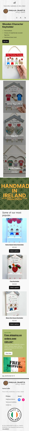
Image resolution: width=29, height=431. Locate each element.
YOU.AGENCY (5, 429)
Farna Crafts (6, 388)
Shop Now (14, 107)
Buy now (5, 41)
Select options (14, 251)
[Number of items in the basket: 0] (25, 17)
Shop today (8, 353)
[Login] (20, 17)
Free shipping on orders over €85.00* (13, 338)
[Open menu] (17, 18)
